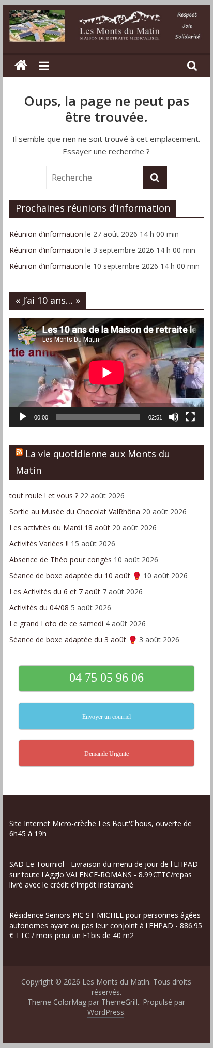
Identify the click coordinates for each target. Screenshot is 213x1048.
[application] (106, 372)
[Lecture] (23, 417)
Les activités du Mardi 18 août (59, 528)
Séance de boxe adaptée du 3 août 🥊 (73, 639)
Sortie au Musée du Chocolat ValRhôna (74, 512)
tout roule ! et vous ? (43, 496)
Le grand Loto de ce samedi (56, 623)
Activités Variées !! (39, 544)
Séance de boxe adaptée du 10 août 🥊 (75, 576)
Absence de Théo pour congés (60, 560)
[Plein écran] (190, 417)
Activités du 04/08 (39, 607)
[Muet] (174, 417)
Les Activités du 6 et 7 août (54, 591)
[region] (106, 961)
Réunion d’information (46, 234)
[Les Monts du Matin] (21, 66)
